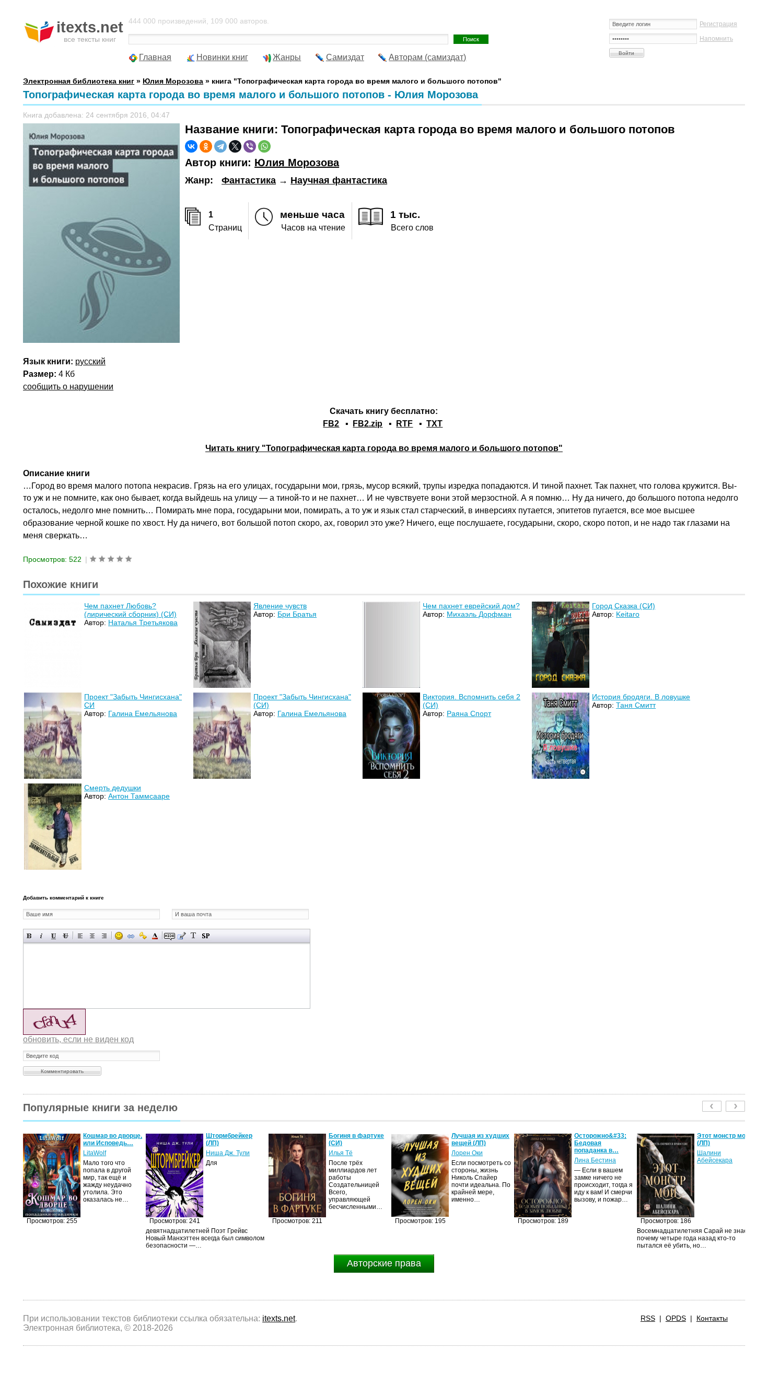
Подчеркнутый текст (54, 935)
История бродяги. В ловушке (641, 697)
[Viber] (249, 146)
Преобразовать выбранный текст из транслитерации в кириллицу (194, 935)
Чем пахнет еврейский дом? (471, 606)
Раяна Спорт (469, 713)
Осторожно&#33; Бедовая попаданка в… (477, 1143)
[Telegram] (220, 146)
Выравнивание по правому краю (104, 935)
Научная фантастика (338, 180)
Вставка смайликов (119, 935)
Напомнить (716, 38)
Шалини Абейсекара (592, 1156)
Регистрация (718, 24)
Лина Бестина (472, 1160)
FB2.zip (367, 423)
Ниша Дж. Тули (105, 1153)
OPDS (676, 1318)
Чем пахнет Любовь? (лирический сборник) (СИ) (130, 610)
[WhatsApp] (264, 146)
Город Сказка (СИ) (623, 606)
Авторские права (384, 1263)
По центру (92, 935)
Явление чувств (280, 606)
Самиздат (345, 57)
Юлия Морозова (296, 162)
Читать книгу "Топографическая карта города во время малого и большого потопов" (384, 448)
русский (90, 361)
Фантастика (249, 180)
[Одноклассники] (206, 146)
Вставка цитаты (182, 935)
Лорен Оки (344, 1153)
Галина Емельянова (142, 713)
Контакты (712, 1318)
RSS (648, 1318)
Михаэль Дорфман (479, 614)
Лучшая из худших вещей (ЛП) (358, 1139)
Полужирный (30, 935)
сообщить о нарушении (68, 386)
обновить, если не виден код (78, 1039)
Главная (155, 57)
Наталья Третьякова (143, 622)
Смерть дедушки (112, 787)
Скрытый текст (170, 935)
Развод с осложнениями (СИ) (720, 1143)
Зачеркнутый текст (66, 935)
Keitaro (627, 614)
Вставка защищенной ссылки (143, 935)
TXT (434, 423)
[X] (235, 146)
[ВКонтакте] (191, 146)
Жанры (287, 57)
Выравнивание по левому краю (80, 935)
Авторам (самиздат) (427, 57)
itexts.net (278, 1318)
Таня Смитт (636, 705)
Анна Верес (714, 1160)
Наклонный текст (42, 935)
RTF (404, 423)
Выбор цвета (155, 935)
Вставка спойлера (206, 935)
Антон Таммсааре (139, 796)
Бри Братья (297, 614)
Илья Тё (218, 1153)
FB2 (331, 423)
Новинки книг (222, 57)
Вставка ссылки (131, 935)
